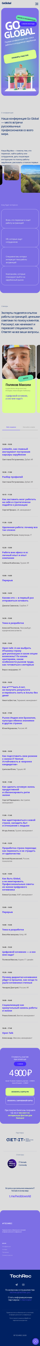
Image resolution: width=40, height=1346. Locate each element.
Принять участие (20, 56)
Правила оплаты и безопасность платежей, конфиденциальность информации (14, 1231)
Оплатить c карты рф (20, 1092)
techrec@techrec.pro (20, 1292)
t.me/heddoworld (20, 1196)
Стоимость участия (7, 1255)
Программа (5, 1252)
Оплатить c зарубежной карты (20, 1101)
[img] (12, 1163)
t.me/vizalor (26, 1299)
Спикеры (4, 1249)
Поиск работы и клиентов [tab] (29, 427)
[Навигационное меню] (36, 4)
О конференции (6, 1246)
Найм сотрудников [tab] (11, 427)
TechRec (20, 1276)
